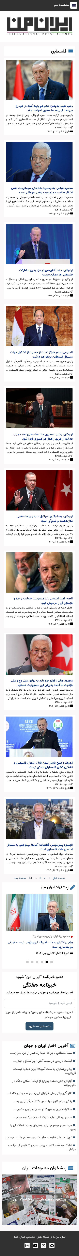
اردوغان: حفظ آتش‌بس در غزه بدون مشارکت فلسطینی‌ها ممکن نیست (46, 272)
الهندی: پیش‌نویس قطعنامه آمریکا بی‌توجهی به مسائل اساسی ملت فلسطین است (40, 847)
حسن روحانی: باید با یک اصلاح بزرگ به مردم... (43, 1117)
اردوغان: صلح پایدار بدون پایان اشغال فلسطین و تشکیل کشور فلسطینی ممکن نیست (43, 765)
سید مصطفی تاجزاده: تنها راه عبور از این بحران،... (41, 1053)
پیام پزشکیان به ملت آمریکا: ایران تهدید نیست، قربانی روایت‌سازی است (40, 944)
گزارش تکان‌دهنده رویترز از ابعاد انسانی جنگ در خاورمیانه (44, 1083)
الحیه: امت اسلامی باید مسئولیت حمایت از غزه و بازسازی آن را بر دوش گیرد (43, 600)
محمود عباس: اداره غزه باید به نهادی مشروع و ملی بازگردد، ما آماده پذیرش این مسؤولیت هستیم (42, 683)
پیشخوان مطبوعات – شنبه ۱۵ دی (39, 1200)
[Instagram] (27, 1245)
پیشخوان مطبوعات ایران (44, 1168)
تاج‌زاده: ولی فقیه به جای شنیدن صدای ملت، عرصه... (39, 1137)
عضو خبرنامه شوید (39, 1026)
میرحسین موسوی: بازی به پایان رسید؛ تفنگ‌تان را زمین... (43, 1127)
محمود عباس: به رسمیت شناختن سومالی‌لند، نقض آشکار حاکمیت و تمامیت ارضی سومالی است (42, 190)
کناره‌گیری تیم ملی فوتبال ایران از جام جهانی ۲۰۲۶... (40, 1093)
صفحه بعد (20, 878)
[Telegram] (51, 1245)
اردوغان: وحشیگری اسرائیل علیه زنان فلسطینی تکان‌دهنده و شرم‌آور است (45, 518)
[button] (51, 962)
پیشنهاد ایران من (54, 887)
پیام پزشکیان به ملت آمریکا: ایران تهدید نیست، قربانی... (44, 1071)
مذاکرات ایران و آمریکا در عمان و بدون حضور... (43, 1109)
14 (30, 878)
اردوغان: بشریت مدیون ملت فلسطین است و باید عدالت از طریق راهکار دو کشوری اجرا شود (43, 436)
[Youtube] (35, 1245)
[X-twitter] (43, 1245)
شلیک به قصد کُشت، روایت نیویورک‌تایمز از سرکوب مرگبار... (42, 1148)
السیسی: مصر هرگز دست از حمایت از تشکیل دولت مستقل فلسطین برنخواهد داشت (41, 354)
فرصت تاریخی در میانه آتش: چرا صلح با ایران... (43, 1061)
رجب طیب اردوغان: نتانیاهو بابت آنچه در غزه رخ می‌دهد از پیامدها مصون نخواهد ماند (44, 108)
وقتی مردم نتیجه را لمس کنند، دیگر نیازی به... (43, 1101)
